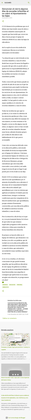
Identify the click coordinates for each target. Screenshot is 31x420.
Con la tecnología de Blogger (16, 417)
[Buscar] (29, 3)
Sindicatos (6, 287)
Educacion (12, 284)
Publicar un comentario (10, 318)
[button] (3, 21)
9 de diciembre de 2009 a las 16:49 (18, 314)
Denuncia (5, 284)
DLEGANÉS (8, 2)
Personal (19, 284)
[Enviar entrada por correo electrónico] (3, 282)
